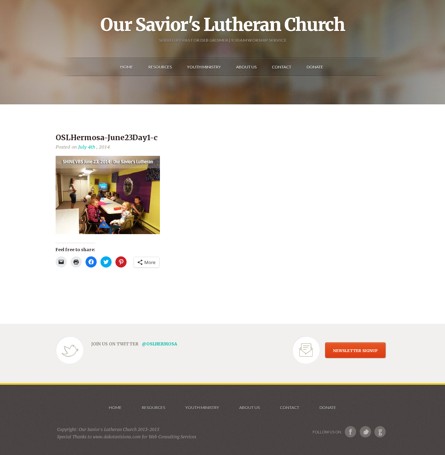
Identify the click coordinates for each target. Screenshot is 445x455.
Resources (153, 407)
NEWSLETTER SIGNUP (355, 350)
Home (115, 407)
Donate (327, 407)
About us (249, 407)
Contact (289, 407)
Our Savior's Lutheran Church (222, 25)
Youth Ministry (202, 407)
